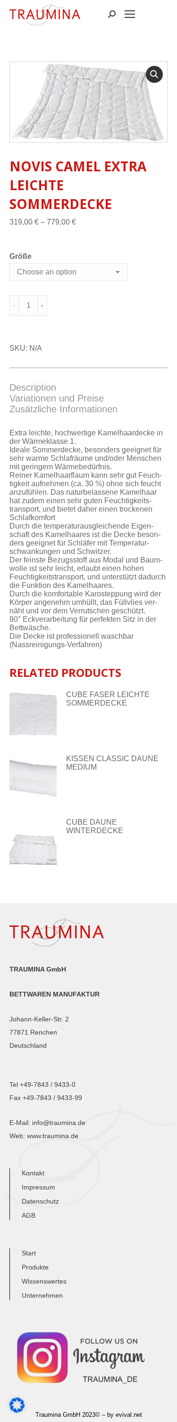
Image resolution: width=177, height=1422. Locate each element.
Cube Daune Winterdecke (94, 826)
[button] (154, 74)
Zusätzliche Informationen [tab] (63, 409)
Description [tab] (32, 387)
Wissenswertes (44, 1281)
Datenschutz (40, 1201)
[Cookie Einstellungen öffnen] (17, 1410)
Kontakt (33, 1173)
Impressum (38, 1187)
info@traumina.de (58, 1122)
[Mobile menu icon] (129, 14)
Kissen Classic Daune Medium (112, 763)
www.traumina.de (52, 1136)
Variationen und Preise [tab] (56, 398)
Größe (20, 256)
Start (29, 1253)
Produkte (35, 1267)
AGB (28, 1215)
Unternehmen (42, 1295)
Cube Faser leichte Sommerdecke (108, 699)
